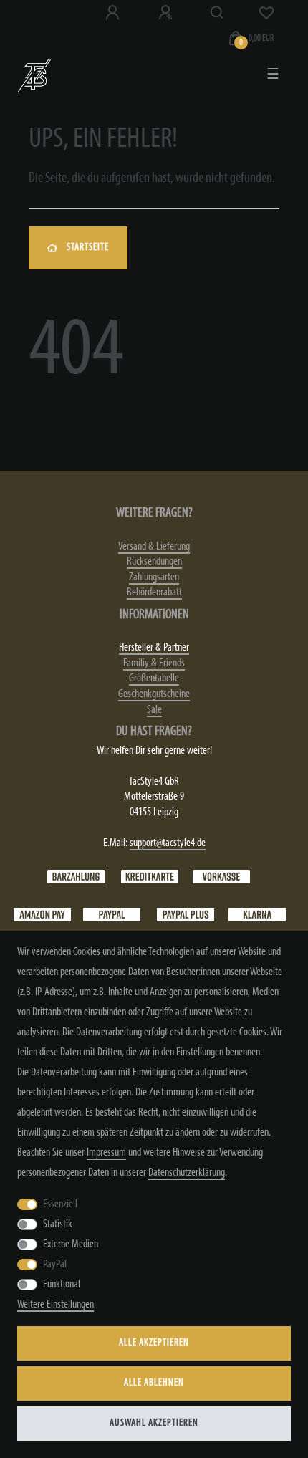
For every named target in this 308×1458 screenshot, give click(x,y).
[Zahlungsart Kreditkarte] (149, 876)
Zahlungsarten (154, 577)
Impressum (106, 1153)
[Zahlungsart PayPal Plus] (185, 914)
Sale (154, 710)
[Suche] (217, 13)
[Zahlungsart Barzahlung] (76, 876)
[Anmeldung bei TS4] (114, 13)
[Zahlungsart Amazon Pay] (42, 914)
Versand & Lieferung (154, 546)
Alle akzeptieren (154, 1343)
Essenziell (60, 1204)
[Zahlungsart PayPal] (111, 914)
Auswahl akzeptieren (154, 1423)
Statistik (57, 1224)
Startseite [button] (88, 247)
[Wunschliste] (266, 13)
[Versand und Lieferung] (257, 914)
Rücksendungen (154, 561)
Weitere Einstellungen (55, 1304)
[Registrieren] (167, 13)
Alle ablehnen (154, 1383)
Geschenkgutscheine (154, 694)
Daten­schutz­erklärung (186, 1173)
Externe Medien (70, 1244)
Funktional (61, 1284)
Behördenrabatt (154, 592)
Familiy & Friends (154, 663)
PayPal (55, 1264)
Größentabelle (154, 678)
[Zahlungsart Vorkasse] (221, 876)
